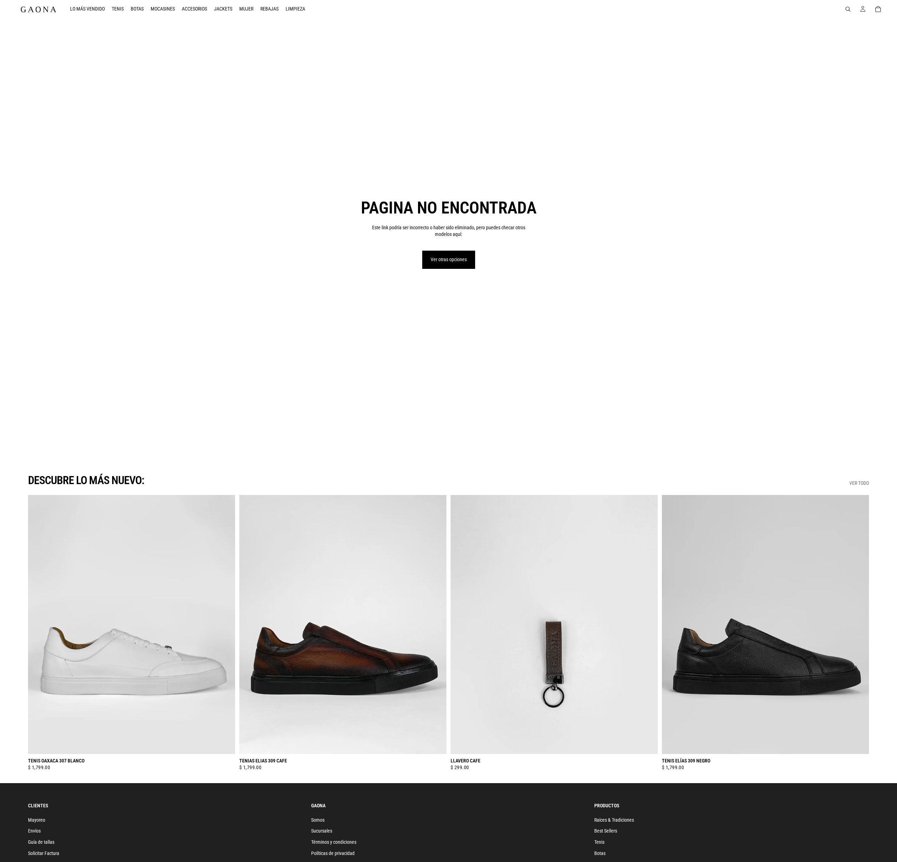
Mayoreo (36, 820)
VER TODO (859, 483)
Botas (599, 853)
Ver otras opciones (449, 259)
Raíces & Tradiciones (614, 820)
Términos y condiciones (333, 842)
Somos (317, 820)
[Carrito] (878, 9)
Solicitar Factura (43, 853)
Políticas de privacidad (333, 853)
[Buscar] (848, 9)
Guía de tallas (41, 842)
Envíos (34, 831)
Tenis (599, 842)
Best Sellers (605, 831)
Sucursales (321, 831)
